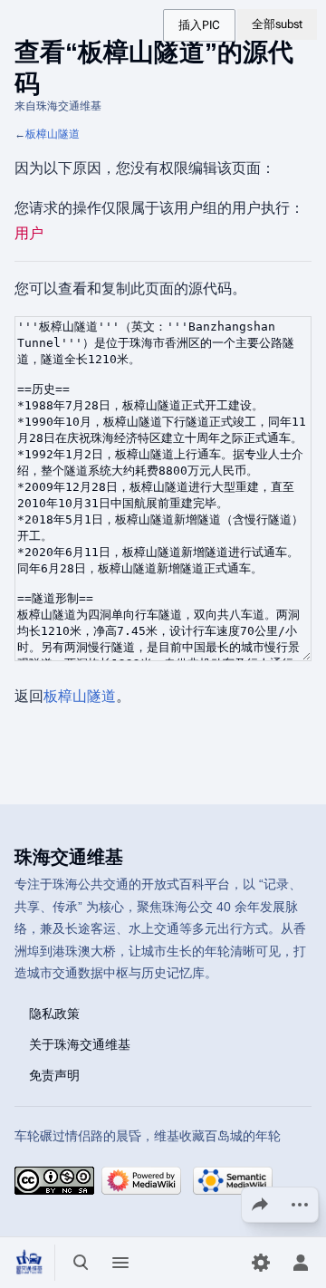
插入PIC (199, 25)
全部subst (277, 24)
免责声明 (54, 1074)
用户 (28, 233)
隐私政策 (54, 1012)
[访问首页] (29, 1263)
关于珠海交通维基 (79, 1043)
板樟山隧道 (52, 134)
